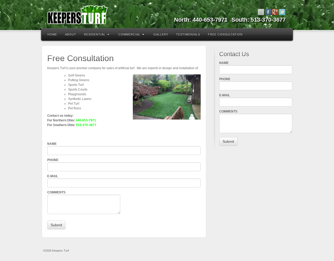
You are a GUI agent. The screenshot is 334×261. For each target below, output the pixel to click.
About (70, 34)
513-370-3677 (86, 125)
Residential (94, 34)
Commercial (129, 34)
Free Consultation (225, 34)
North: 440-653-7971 (201, 19)
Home (52, 34)
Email (261, 12)
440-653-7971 (86, 120)
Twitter (282, 12)
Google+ (275, 12)
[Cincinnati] (167, 15)
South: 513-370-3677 (258, 19)
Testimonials (188, 34)
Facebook (268, 12)
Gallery (160, 34)
